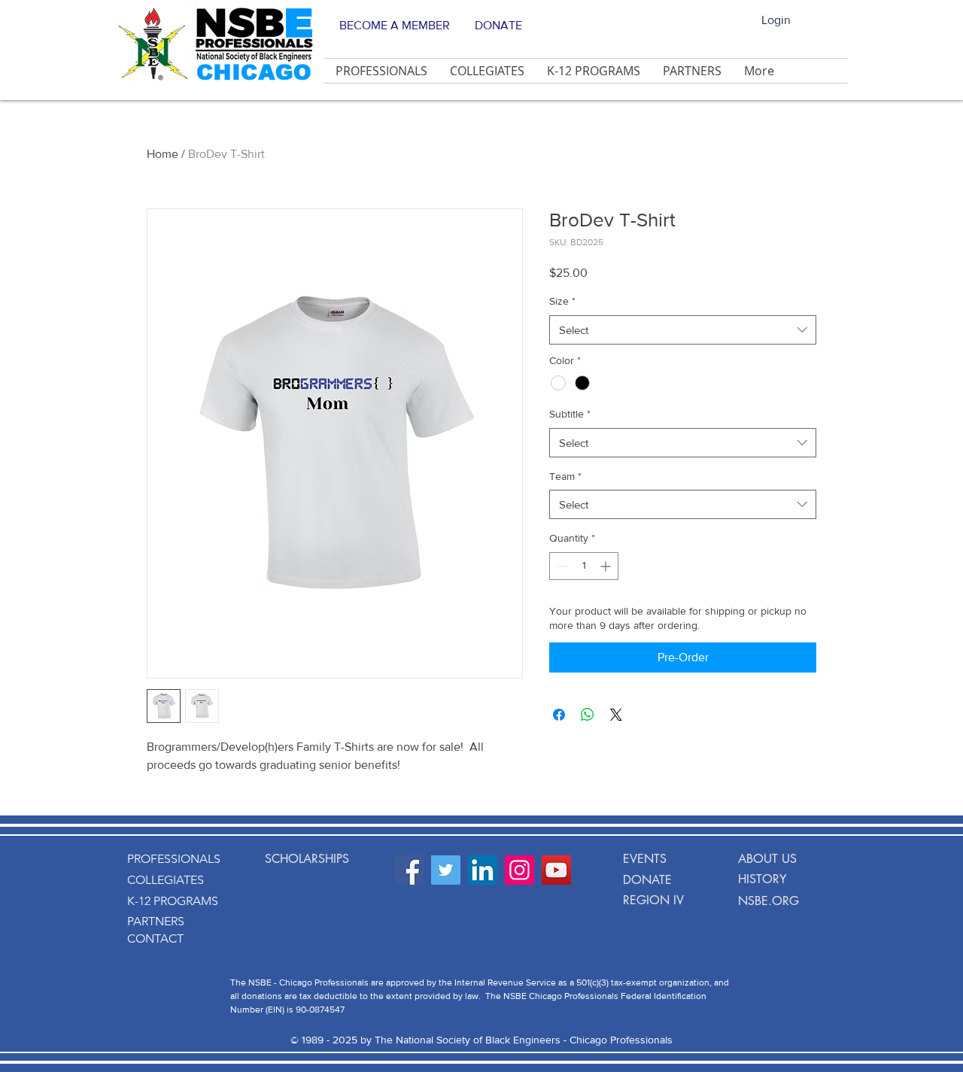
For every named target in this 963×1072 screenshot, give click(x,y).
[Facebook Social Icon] (409, 870)
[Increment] (606, 566)
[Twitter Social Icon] (445, 870)
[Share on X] (616, 715)
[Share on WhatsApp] (588, 715)
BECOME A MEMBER (394, 25)
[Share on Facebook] (559, 715)
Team (565, 476)
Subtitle (570, 414)
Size (562, 301)
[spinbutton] (583, 566)
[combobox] (682, 330)
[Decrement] (560, 566)
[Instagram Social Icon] (519, 870)
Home (162, 153)
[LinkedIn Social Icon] (482, 870)
